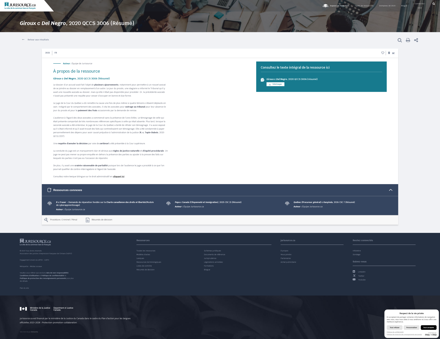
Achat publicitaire (288, 262)
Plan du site (24, 288)
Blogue (207, 269)
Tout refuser (394, 327)
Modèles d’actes (143, 254)
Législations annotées (213, 262)
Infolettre (357, 251)
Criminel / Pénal (69, 219)
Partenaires (286, 258)
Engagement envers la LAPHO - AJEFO (34, 260)
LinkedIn (361, 272)
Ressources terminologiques (148, 262)
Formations (209, 266)
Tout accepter (428, 327)
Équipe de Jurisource (82, 63)
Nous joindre (286, 254)
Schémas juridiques (212, 251)
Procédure (55, 219)
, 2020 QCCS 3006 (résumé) (292, 79)
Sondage (356, 254)
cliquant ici (118, 176)
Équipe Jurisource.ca (75, 209)
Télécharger (277, 84)
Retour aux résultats (38, 39)
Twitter (361, 276)
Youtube (362, 280)
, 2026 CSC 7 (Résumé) (324, 202)
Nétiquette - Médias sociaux (31, 266)
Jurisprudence (210, 258)
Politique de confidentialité (395, 332)
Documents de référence (214, 254)
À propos (284, 251)
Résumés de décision (102, 219)
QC (393, 53)
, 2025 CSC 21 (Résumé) (208, 202)
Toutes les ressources (145, 251)
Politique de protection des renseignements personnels (404, 334)
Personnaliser (411, 327)
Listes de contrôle (144, 266)
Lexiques (140, 258)
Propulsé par (432, 333)
